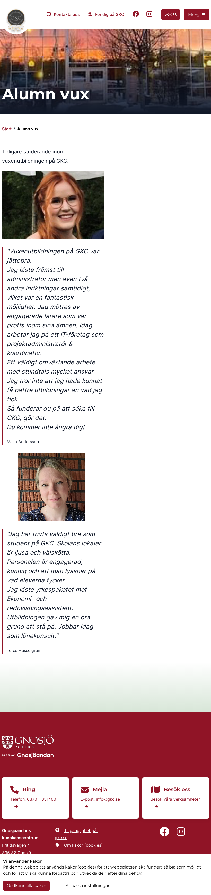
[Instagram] (149, 14)
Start (7, 128)
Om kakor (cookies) (83, 845)
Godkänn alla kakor (26, 885)
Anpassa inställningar (87, 885)
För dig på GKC (109, 14)
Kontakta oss (67, 14)
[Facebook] (136, 14)
